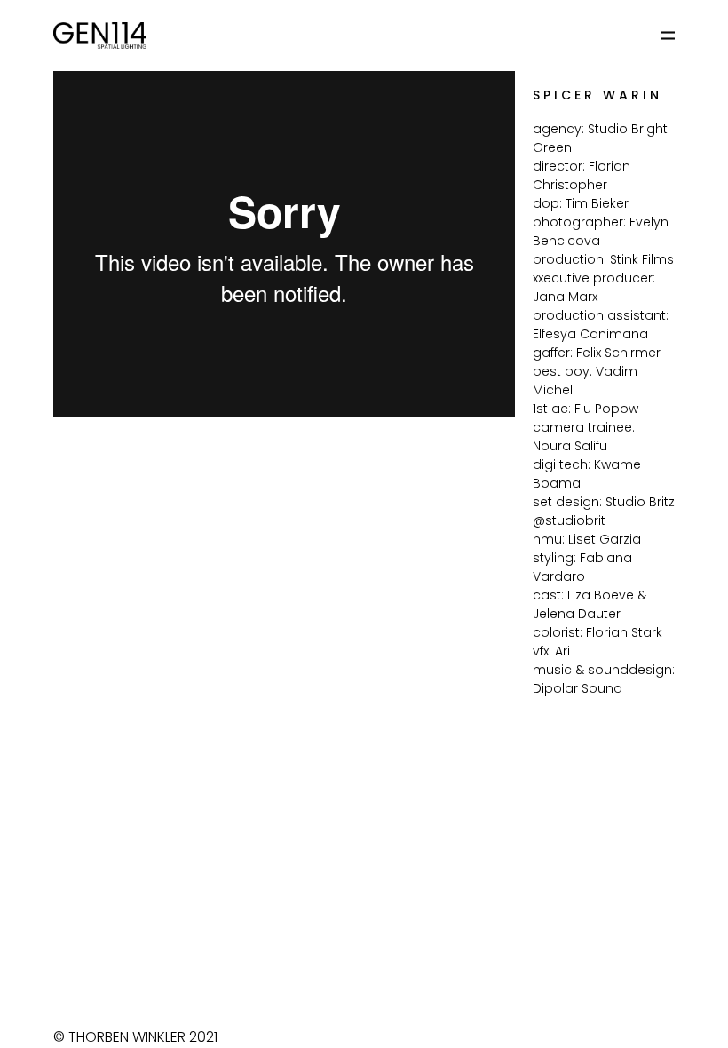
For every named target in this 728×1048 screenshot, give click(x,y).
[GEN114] (99, 35)
